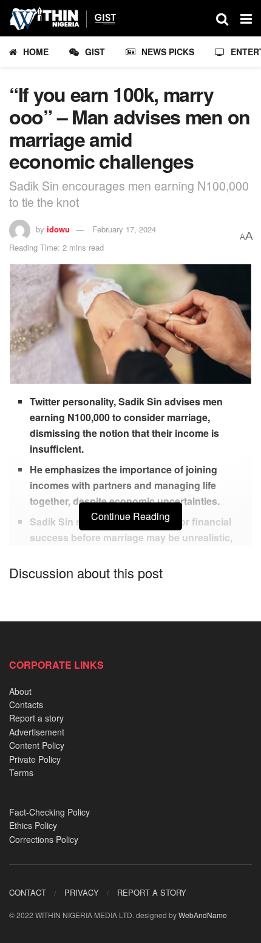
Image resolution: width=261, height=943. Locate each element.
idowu (58, 229)
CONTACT (27, 892)
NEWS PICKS (167, 52)
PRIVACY (81, 892)
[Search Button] (222, 18)
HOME (36, 52)
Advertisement (36, 732)
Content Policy (36, 745)
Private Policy (35, 759)
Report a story (36, 718)
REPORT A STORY (151, 892)
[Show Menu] (246, 18)
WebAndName (202, 915)
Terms (21, 772)
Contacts (26, 704)
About (20, 691)
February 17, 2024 (124, 229)
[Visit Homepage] (68, 18)
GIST (95, 52)
